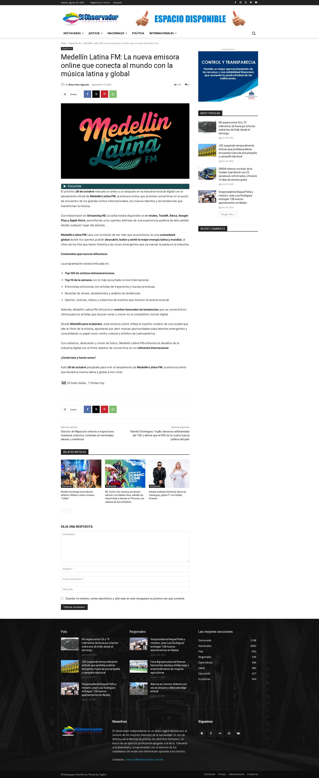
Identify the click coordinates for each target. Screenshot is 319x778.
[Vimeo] (251, 3)
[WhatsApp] (113, 94)
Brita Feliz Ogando (79, 84)
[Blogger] (201, 733)
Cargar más (227, 214)
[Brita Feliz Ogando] (63, 85)
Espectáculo (75, 43)
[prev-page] (63, 510)
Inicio (63, 43)
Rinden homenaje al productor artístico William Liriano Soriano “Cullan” (78, 495)
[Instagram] (241, 3)
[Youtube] (256, 3)
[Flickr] (220, 733)
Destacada (67, 486)
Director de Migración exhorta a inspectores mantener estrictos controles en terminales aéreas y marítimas (87, 435)
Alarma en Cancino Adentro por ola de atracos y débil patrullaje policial (168, 688)
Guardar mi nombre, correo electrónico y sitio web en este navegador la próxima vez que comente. (125, 598)
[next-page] (69, 510)
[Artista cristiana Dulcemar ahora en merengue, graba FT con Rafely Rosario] (169, 474)
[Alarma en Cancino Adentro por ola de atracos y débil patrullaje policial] (139, 688)
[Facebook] (235, 3)
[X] (246, 3)
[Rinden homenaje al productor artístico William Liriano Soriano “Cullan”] (81, 474)
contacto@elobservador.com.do (144, 759)
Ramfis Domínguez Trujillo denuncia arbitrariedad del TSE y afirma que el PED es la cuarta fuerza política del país (160, 435)
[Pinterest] (104, 94)
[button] (253, 33)
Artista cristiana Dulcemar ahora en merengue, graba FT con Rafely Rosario (167, 495)
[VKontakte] (238, 733)
